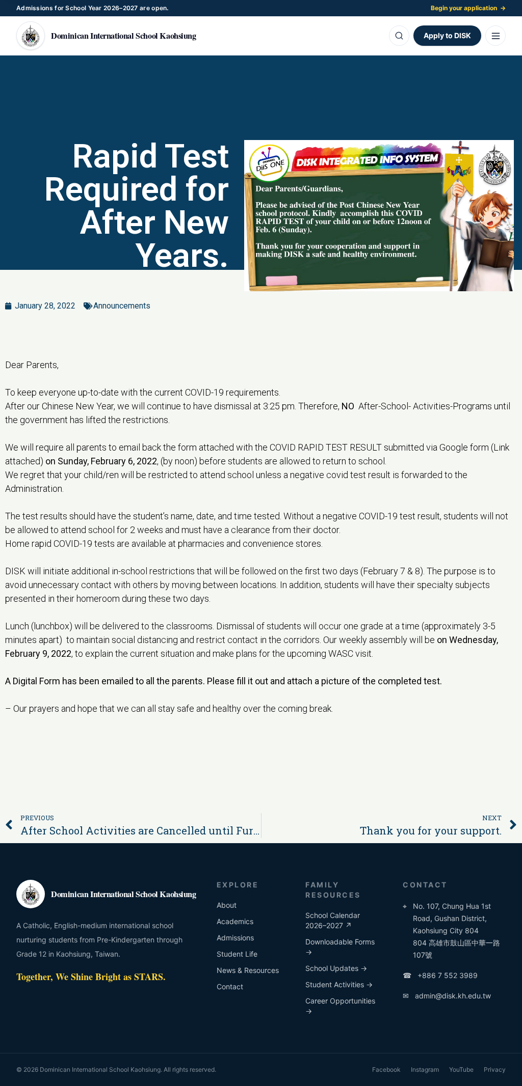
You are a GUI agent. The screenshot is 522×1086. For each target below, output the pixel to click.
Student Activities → (339, 984)
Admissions (235, 937)
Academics (235, 921)
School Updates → (336, 968)
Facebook (386, 1069)
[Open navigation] (495, 35)
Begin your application (468, 8)
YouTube (461, 1069)
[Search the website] (399, 35)
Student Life (237, 954)
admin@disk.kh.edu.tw (447, 995)
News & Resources (248, 970)
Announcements (121, 306)
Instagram (425, 1069)
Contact (230, 986)
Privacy (495, 1069)
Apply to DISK (447, 35)
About (227, 905)
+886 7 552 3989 (440, 975)
